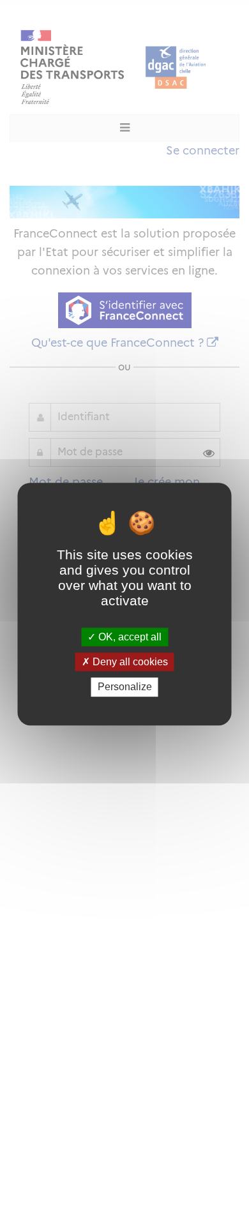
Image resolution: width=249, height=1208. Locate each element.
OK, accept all (129, 636)
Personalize (125, 687)
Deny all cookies (129, 661)
